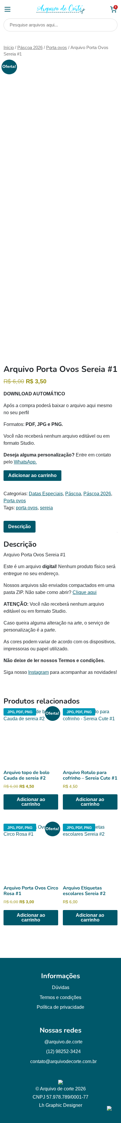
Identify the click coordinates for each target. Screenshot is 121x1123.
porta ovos (27, 507)
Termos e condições (60, 997)
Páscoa (73, 493)
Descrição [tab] (19, 526)
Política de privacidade (60, 1007)
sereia (46, 507)
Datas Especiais (46, 493)
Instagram (38, 672)
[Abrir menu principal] (7, 9)
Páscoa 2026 (30, 47)
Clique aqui (85, 592)
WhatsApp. (25, 461)
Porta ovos (56, 47)
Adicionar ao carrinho (32, 475)
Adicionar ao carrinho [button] (31, 802)
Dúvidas (60, 987)
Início (9, 47)
